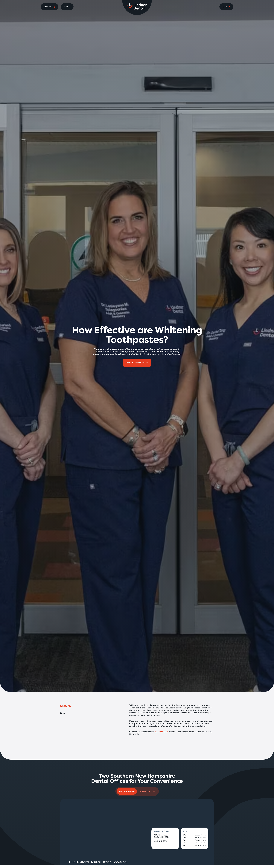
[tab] (127, 791)
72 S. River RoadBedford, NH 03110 (162, 836)
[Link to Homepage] (137, 7)
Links (62, 713)
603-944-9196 (161, 731)
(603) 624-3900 (160, 841)
